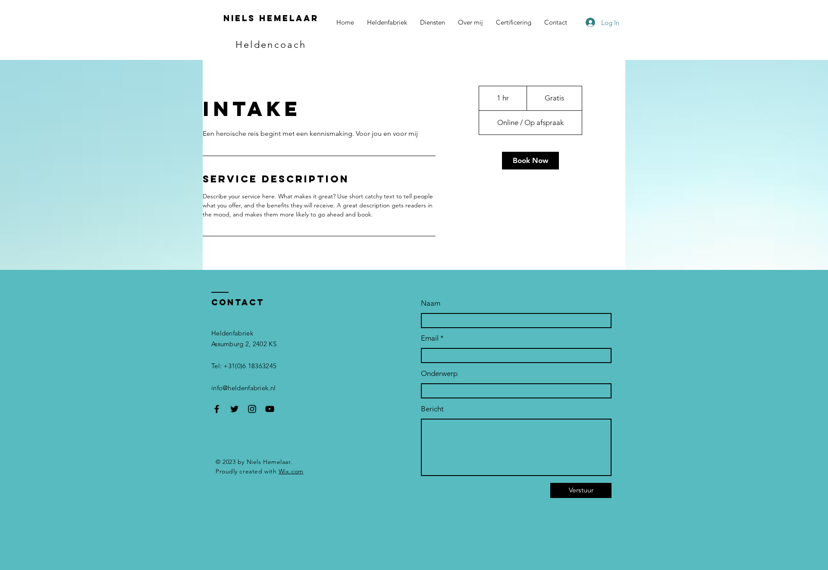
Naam (430, 303)
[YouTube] (269, 409)
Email (430, 338)
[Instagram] (252, 409)
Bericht (432, 409)
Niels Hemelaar (271, 18)
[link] (530, 160)
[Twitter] (234, 409)
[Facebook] (216, 409)
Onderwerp (439, 373)
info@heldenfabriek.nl (243, 388)
